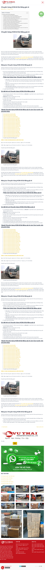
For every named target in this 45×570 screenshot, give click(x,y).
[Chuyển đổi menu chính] (42, 2)
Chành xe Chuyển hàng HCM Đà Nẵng (10, 116)
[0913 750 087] (2, 567)
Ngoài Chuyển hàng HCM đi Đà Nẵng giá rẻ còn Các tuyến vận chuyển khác (16, 23)
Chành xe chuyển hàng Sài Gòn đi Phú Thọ (11, 127)
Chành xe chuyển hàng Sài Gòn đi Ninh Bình (11, 132)
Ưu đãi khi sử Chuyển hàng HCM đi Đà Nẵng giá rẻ (12, 17)
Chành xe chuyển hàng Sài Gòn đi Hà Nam (11, 131)
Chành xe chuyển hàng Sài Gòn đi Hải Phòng (11, 124)
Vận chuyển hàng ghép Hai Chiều (9, 115)
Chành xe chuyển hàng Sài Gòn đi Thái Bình (11, 118)
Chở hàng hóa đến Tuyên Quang (7, 481)
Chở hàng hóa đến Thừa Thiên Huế (7, 476)
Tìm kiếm (2, 441)
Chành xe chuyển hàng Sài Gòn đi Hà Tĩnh (11, 136)
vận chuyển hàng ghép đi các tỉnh (21, 58)
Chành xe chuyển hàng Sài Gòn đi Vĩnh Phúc (11, 128)
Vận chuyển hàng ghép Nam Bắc (9, 114)
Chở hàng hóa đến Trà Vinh (6, 479)
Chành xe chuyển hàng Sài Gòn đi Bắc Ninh (11, 119)
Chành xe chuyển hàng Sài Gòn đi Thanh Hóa (11, 133)
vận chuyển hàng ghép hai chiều (27, 56)
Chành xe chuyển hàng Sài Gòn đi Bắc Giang (11, 120)
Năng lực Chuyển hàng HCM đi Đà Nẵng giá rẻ (11, 15)
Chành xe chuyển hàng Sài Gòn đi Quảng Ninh (12, 125)
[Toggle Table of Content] (26, 13)
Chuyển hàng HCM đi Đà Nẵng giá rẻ (8, 14)
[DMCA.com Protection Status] (22, 566)
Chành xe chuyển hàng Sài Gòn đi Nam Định (11, 123)
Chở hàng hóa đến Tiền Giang (6, 478)
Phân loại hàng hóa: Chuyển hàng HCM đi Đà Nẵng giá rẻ (13, 16)
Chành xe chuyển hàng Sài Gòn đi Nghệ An (11, 135)
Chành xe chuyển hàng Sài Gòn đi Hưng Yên (11, 129)
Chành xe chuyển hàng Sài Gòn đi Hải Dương (11, 121)
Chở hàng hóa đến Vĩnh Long (6, 483)
